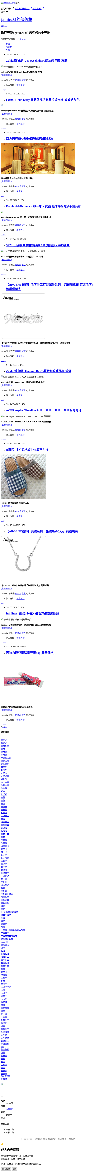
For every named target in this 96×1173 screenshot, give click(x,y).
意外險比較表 (7, 894)
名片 (8, 50)
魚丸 (3, 803)
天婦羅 (4, 807)
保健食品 (5, 873)
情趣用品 (5, 1020)
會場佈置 (5, 960)
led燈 (3, 990)
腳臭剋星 (5, 746)
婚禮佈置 (5, 957)
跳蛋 (3, 1026)
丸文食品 (5, 782)
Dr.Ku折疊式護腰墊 (9, 912)
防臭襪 (4, 755)
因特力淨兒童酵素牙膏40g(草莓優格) (30, 652)
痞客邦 (18, 80)
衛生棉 (4, 1035)
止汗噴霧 (5, 776)
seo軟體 (4, 942)
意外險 (4, 891)
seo (2, 1047)
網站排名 (5, 945)
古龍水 (4, 1065)
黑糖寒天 (5, 933)
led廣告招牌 (6, 987)
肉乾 (3, 800)
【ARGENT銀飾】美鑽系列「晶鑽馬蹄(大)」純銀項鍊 (42, 531)
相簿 (8, 44)
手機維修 (5, 1032)
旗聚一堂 (5, 785)
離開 (14, 1169)
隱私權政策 (62, 1139)
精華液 (4, 1056)
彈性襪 (4, 1002)
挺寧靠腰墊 (6, 915)
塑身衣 (4, 1071)
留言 (24, 80)
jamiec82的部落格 (16, 19)
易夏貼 (4, 767)
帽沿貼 (4, 743)
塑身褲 (4, 1074)
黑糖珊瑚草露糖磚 (9, 936)
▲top (3, 89)
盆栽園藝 (5, 903)
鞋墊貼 (4, 779)
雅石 (3, 906)
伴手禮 (4, 794)
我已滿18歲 (6, 1169)
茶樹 (3, 1059)
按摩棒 (4, 1023)
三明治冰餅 (6, 758)
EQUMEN (5, 1076)
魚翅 (3, 819)
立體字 (4, 978)
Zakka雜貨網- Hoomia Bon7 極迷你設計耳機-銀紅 (38, 371)
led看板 (4, 999)
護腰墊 (4, 924)
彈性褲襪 (5, 1008)
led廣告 (4, 993)
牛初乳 (4, 882)
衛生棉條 (5, 1038)
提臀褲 (4, 1079)
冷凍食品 (5, 816)
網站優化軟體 (7, 939)
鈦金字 (4, 996)
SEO (3, 948)
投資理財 (20, 85)
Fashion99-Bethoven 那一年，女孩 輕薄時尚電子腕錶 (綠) (43, 206)
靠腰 (3, 918)
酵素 (3, 888)
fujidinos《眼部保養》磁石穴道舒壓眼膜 (32, 613)
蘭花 (3, 909)
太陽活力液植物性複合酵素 (13, 930)
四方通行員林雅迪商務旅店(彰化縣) (29, 138)
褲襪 (3, 1005)
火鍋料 (4, 810)
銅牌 (3, 981)
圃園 (3, 1068)
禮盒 (3, 791)
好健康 (4, 870)
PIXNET (29, 1139)
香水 (3, 1062)
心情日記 (22, 39)
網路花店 (5, 954)
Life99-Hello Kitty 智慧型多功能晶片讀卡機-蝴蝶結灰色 (43, 99)
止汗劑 (4, 773)
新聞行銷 (5, 1049)
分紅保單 (5, 897)
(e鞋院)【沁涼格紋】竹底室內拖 (27, 449)
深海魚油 (5, 885)
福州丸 (4, 813)
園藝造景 (5, 900)
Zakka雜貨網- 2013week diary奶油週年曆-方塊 (36, 60)
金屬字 (4, 984)
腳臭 (3, 749)
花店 (3, 951)
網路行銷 (5, 1044)
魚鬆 (3, 797)
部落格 (9, 47)
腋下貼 (4, 770)
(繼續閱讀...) (6, 75)
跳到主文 (5, 26)
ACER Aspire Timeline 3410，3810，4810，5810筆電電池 (44, 410)
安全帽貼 (5, 764)
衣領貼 (4, 740)
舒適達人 (5, 1041)
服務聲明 (71, 1139)
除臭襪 (4, 752)
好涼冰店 (5, 761)
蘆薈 (3, 1053)
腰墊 (3, 921)
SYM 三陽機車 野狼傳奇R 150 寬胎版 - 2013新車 (38, 245)
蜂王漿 (4, 879)
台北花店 (5, 963)
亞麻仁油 (5, 876)
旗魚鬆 (4, 788)
